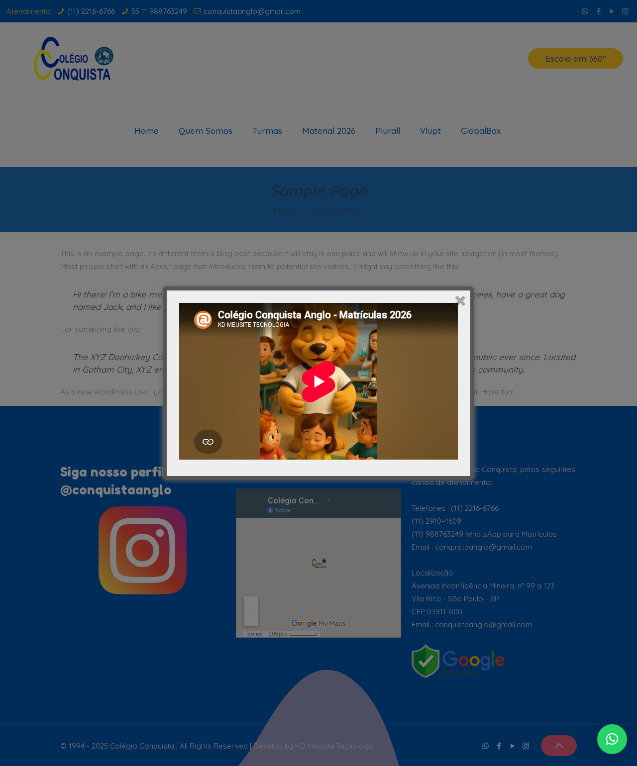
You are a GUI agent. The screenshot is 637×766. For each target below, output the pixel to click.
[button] (612, 739)
